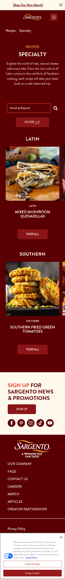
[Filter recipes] (55, 108)
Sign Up (21, 409)
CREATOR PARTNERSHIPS (27, 509)
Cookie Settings (32, 563)
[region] (32, 556)
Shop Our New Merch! (28, 5)
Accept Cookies (32, 573)
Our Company (20, 463)
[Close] (61, 5)
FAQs (12, 471)
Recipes (11, 30)
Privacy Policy (16, 528)
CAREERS (15, 486)
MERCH (13, 494)
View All (32, 234)
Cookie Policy (31, 557)
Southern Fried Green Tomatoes (32, 329)
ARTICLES (15, 501)
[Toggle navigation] (53, 17)
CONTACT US (18, 479)
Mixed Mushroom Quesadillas (32, 214)
